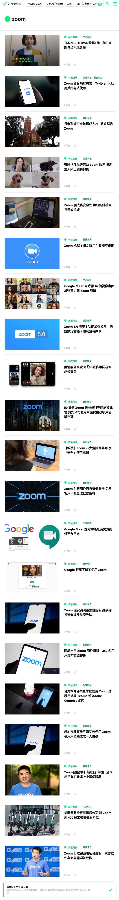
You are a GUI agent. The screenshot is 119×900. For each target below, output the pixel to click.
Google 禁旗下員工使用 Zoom (85, 570)
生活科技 (87, 37)
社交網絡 (98, 77)
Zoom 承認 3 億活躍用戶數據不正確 (89, 245)
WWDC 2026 (34, 3)
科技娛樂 (72, 37)
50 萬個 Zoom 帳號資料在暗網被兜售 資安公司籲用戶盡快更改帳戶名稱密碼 (88, 412)
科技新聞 (87, 199)
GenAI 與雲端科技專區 (59, 3)
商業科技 (72, 118)
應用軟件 (72, 563)
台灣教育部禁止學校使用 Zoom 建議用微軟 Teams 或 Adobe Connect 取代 (88, 696)
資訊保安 (87, 118)
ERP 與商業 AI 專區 (87, 3)
